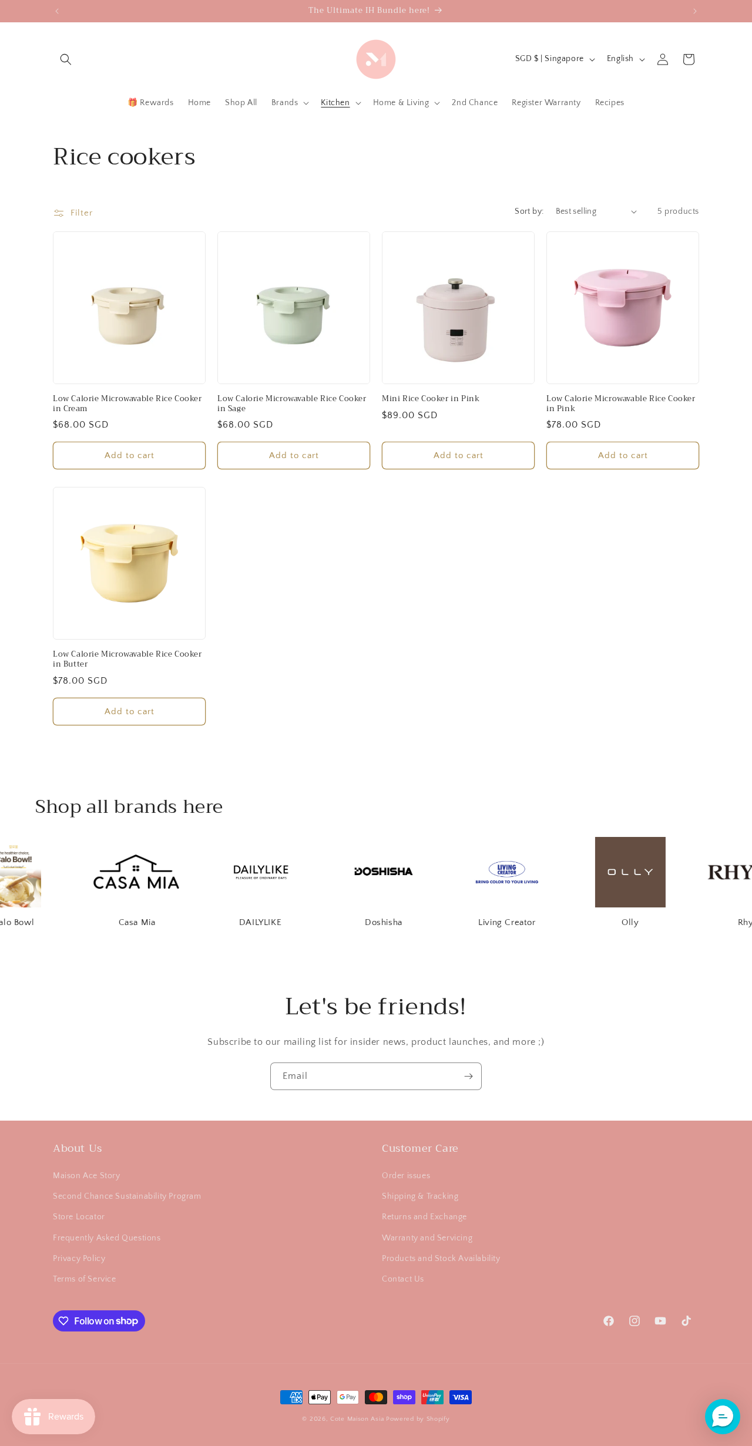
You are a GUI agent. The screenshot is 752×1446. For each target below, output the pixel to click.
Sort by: (529, 211)
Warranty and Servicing (427, 1238)
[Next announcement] (695, 11)
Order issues (406, 1176)
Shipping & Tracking (420, 1197)
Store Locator (79, 1217)
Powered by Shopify (418, 1419)
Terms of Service (84, 1279)
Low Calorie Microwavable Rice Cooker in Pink (621, 404)
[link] (121, 883)
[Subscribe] (468, 1076)
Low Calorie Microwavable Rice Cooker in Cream (127, 404)
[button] (66, 59)
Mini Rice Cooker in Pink (430, 399)
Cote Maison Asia (357, 1419)
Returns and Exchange (424, 1217)
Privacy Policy (79, 1258)
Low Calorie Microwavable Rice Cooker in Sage (292, 404)
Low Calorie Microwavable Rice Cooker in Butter (127, 660)
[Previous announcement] (57, 11)
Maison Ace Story (86, 1176)
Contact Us (403, 1279)
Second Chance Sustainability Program (127, 1197)
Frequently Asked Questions (107, 1238)
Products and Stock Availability (441, 1258)
